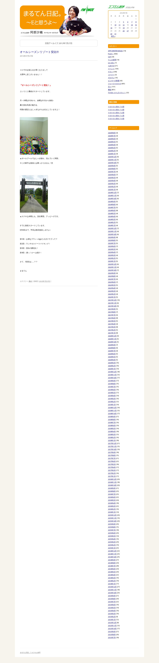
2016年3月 (112, 506)
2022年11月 (112, 267)
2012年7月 (112, 637)
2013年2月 (112, 616)
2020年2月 (112, 366)
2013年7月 (112, 602)
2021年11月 (112, 303)
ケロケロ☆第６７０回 (116, 118)
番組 (30, 281)
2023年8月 (112, 240)
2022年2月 (112, 294)
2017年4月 (112, 467)
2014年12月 (112, 551)
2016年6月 (112, 497)
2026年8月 (112, 133)
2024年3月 (112, 219)
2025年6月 (112, 174)
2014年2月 (112, 581)
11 (119, 25)
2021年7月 (112, 315)
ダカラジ (111, 78)
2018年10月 (112, 413)
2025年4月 (112, 180)
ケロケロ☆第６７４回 (116, 107)
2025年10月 (112, 163)
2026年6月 (112, 139)
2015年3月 (112, 542)
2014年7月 (112, 566)
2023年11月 (112, 231)
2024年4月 (112, 216)
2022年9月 (112, 273)
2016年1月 (112, 512)
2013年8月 (112, 599)
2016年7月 (112, 494)
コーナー (111, 75)
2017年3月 (112, 470)
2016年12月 (112, 479)
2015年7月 (112, 530)
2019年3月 (112, 398)
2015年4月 (112, 539)
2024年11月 (112, 195)
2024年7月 (112, 207)
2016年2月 (112, 509)
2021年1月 (112, 333)
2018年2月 (112, 437)
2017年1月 (112, 476)
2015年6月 (112, 533)
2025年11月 (112, 160)
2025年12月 (112, 157)
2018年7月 (112, 422)
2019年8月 (112, 384)
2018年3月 (112, 434)
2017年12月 (112, 443)
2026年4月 (112, 145)
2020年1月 (112, 369)
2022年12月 (112, 264)
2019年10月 (112, 378)
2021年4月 (112, 324)
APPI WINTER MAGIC (115, 51)
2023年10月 (112, 234)
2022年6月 (112, 282)
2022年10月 (112, 270)
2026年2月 (112, 151)
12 (123, 25)
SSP (109, 57)
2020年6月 (112, 354)
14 (132, 25)
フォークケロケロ (114, 84)
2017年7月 (112, 458)
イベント (111, 69)
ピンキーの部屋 (113, 81)
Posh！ (111, 54)
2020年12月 (112, 336)
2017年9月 (112, 452)
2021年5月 (112, 321)
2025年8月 (112, 168)
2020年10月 (112, 342)
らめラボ (111, 66)
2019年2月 (112, 401)
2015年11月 (112, 518)
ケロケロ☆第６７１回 (116, 115)
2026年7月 (112, 136)
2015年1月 (112, 548)
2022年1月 (112, 297)
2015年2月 (112, 545)
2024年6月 (112, 210)
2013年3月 (112, 613)
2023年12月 (112, 228)
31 (115, 34)
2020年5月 (112, 357)
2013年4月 (112, 610)
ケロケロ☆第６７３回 (116, 110)
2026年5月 (112, 142)
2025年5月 (112, 177)
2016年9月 (112, 488)
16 (111, 28)
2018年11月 (112, 410)
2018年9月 (112, 416)
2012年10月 (112, 628)
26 (123, 31)
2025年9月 (112, 166)
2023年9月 (112, 237)
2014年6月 (112, 569)
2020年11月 (112, 339)
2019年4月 (112, 395)
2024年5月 (112, 213)
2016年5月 (112, 500)
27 (128, 31)
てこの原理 (112, 60)
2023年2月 (112, 258)
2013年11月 (112, 590)
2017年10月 (112, 449)
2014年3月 (112, 578)
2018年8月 (112, 419)
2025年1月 (112, 189)
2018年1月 (112, 440)
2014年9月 (112, 560)
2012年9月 (112, 631)
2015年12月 (112, 515)
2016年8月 (112, 491)
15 (136, 25)
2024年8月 (112, 204)
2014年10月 (112, 557)
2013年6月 (112, 605)
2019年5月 (112, 392)
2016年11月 (112, 482)
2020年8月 (112, 348)
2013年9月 (112, 596)
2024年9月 (112, 201)
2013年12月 (112, 587)
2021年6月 (112, 318)
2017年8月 (112, 455)
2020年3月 (112, 363)
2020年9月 (112, 345)
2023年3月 (112, 255)
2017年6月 (112, 461)
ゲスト (110, 72)
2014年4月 (112, 575)
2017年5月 (112, 464)
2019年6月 (112, 389)
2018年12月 (112, 407)
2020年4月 (112, 360)
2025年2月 (112, 186)
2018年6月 (112, 425)
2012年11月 (112, 625)
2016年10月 (112, 485)
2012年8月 (112, 634)
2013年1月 (112, 619)
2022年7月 (112, 279)
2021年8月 (112, 312)
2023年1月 (112, 261)
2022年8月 (112, 276)
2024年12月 (112, 192)
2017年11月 (112, 446)
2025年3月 (112, 183)
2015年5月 (112, 536)
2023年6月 (112, 246)
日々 (109, 86)
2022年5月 (112, 285)
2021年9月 (112, 309)
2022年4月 (112, 288)
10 (115, 25)
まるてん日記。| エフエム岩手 (30, 652)
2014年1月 (112, 584)
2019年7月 (112, 387)
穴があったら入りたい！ (117, 92)
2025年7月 (112, 171)
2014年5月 (112, 572)
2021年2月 (112, 330)
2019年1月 (112, 404)
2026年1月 (112, 154)
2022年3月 (112, 291)
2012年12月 (112, 622)
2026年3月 (112, 148)
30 (111, 34)
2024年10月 (112, 198)
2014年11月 (112, 554)
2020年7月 (112, 351)
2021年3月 (112, 327)
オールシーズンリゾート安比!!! (39, 52)
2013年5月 (112, 608)
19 (123, 28)
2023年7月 (112, 243)
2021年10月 (112, 306)
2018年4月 (112, 431)
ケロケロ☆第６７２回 (116, 112)
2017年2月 (112, 473)
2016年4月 (112, 503)
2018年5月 (112, 428)
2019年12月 (112, 372)
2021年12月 (112, 300)
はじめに (111, 63)
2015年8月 (112, 527)
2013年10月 (112, 593)
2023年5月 (112, 249)
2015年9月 (112, 524)
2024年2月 (112, 222)
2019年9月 (112, 381)
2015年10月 (112, 521)
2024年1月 (112, 225)
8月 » (113, 36)
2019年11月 (112, 375)
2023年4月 (112, 252)
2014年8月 (112, 563)
